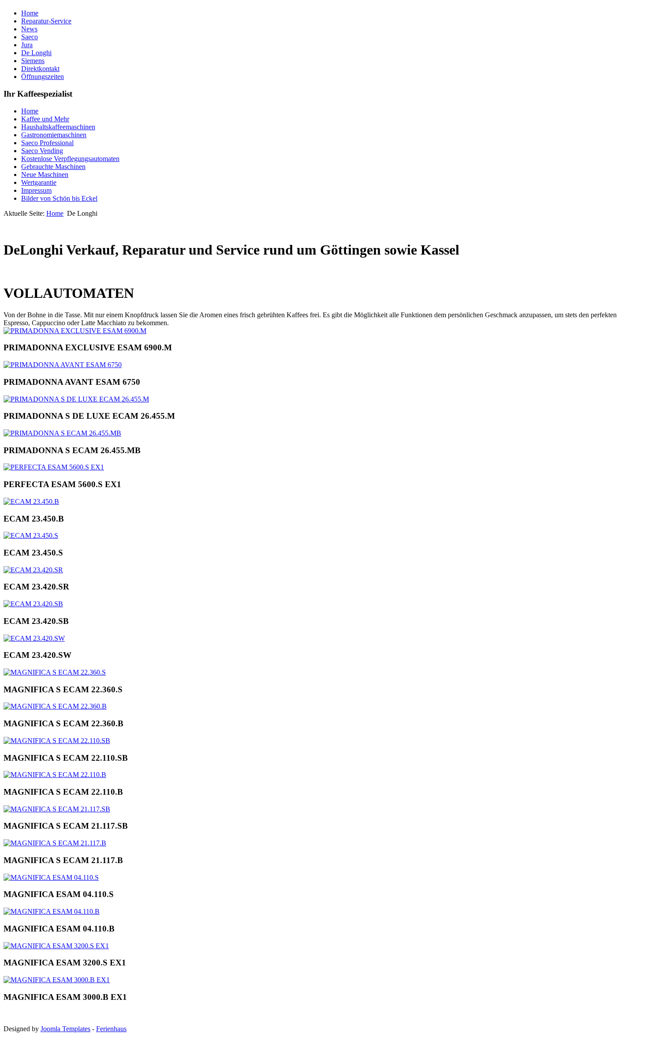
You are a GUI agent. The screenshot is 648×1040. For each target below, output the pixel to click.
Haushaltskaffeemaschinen (58, 127)
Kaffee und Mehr (45, 119)
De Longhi (36, 52)
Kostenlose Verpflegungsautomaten (70, 158)
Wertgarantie (38, 182)
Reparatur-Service (46, 21)
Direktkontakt (40, 68)
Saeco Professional (47, 142)
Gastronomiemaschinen (53, 135)
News (29, 29)
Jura (27, 45)
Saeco (29, 37)
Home (29, 13)
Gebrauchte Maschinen (53, 166)
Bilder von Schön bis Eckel (59, 198)
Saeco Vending (42, 150)
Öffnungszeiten (42, 76)
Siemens (33, 60)
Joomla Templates (65, 1028)
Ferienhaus (111, 1028)
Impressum (36, 190)
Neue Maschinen (44, 174)
